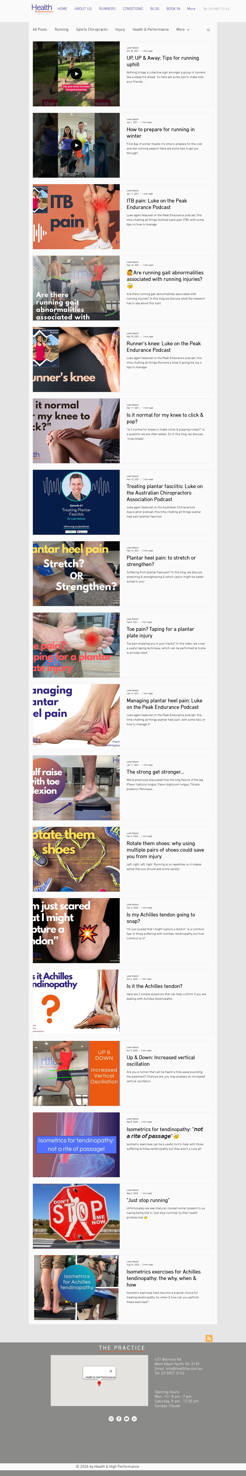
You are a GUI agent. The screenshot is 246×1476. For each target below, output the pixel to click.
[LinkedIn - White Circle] (134, 1418)
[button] (208, 30)
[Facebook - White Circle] (118, 1418)
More (180, 29)
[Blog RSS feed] (209, 1338)
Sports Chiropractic (92, 29)
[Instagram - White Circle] (111, 1418)
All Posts (40, 29)
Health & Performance (151, 29)
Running (61, 29)
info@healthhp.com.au (184, 1369)
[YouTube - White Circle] (126, 1418)
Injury (120, 29)
